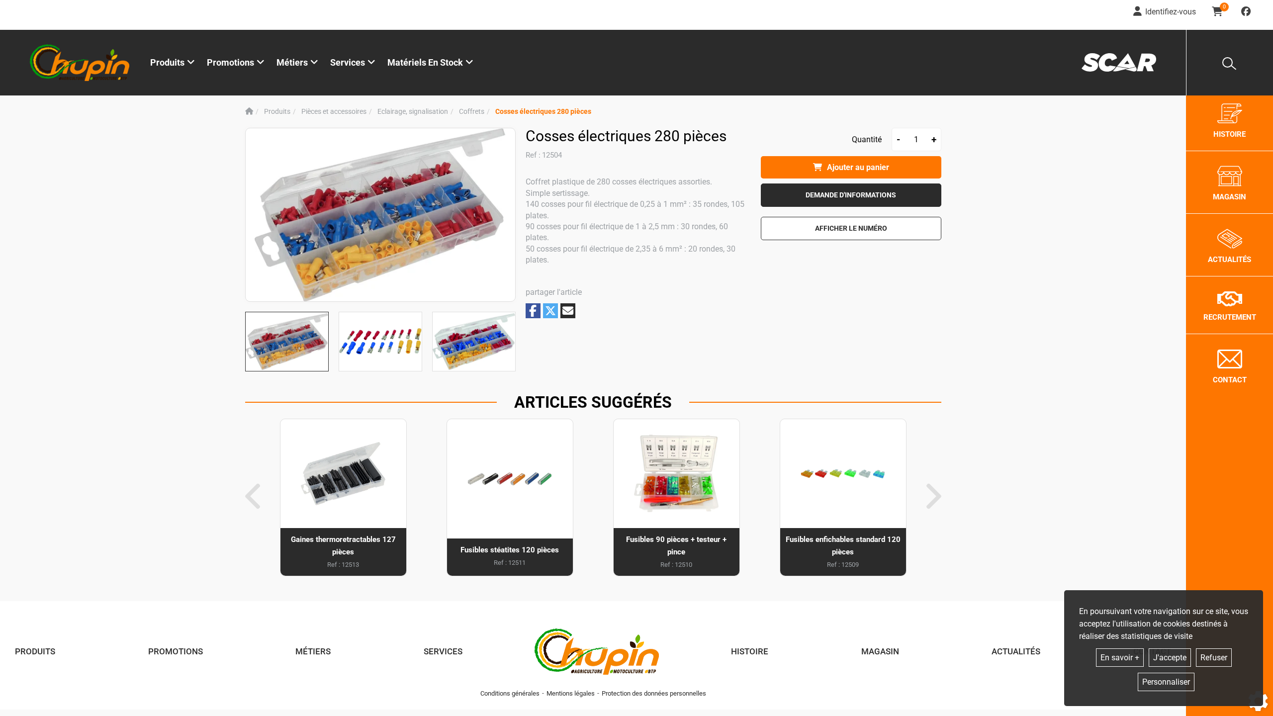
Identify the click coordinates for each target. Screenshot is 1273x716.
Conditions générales (510, 693)
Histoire (749, 651)
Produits (167, 62)
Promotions (230, 62)
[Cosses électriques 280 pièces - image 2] (380, 341)
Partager (533, 310)
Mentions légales (570, 693)
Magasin (880, 651)
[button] (543, 111)
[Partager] (567, 310)
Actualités (1016, 651)
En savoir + (1119, 657)
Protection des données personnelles (654, 693)
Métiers (313, 651)
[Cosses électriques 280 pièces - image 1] (287, 341)
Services (443, 651)
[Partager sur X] (550, 310)
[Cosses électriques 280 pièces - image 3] (474, 341)
